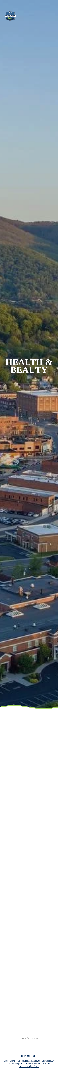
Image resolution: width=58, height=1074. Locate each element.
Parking (35, 1066)
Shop (20, 1060)
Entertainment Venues (29, 1063)
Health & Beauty (32, 1060)
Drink (12, 1060)
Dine (6, 1060)
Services (46, 1060)
